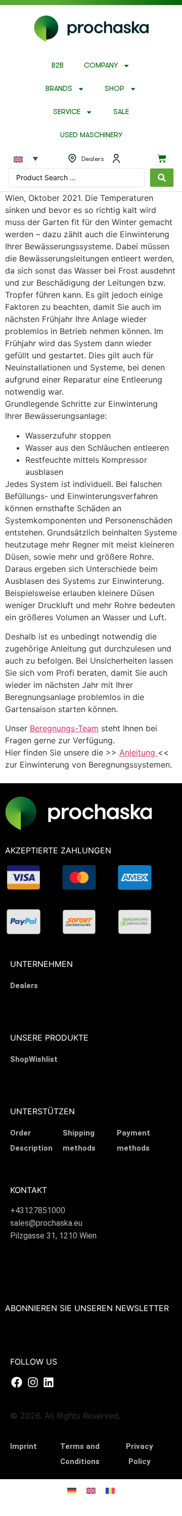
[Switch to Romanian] (110, 1490)
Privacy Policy (139, 1454)
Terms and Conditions (80, 1454)
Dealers (24, 985)
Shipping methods (79, 1140)
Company (101, 65)
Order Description (31, 1140)
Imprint (23, 1446)
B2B (58, 65)
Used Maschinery (91, 135)
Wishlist (43, 1059)
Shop (114, 88)
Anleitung (138, 752)
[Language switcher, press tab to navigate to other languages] (25, 158)
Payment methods (133, 1140)
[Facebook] (16, 1382)
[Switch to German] (71, 1490)
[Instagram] (32, 1382)
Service (66, 111)
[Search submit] (162, 177)
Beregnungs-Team (64, 728)
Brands (59, 88)
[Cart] (162, 158)
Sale (121, 111)
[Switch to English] (91, 1490)
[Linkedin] (48, 1382)
